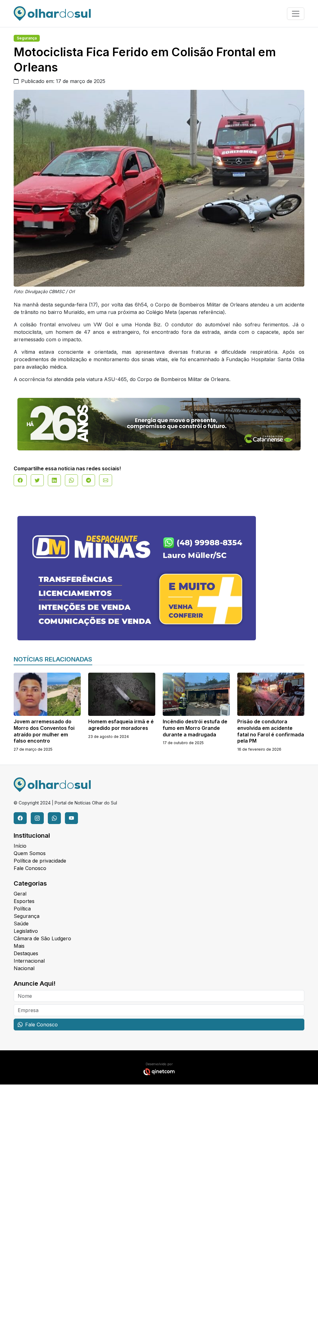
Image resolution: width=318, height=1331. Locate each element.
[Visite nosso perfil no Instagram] (37, 818)
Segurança (27, 38)
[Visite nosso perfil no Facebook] (20, 818)
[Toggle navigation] (295, 13)
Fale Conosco (30, 868)
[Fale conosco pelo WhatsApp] (54, 818)
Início (20, 846)
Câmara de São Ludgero (42, 938)
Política (22, 908)
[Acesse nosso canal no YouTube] (71, 818)
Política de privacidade (40, 861)
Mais (19, 946)
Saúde (21, 923)
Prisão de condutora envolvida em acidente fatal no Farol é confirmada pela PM (270, 731)
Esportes (24, 901)
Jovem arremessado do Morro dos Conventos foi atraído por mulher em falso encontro (44, 731)
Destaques (26, 953)
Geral (20, 894)
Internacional (29, 961)
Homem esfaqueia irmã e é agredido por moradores (121, 724)
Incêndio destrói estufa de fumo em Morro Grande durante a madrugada (195, 728)
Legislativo (26, 931)
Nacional (24, 968)
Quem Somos (30, 853)
